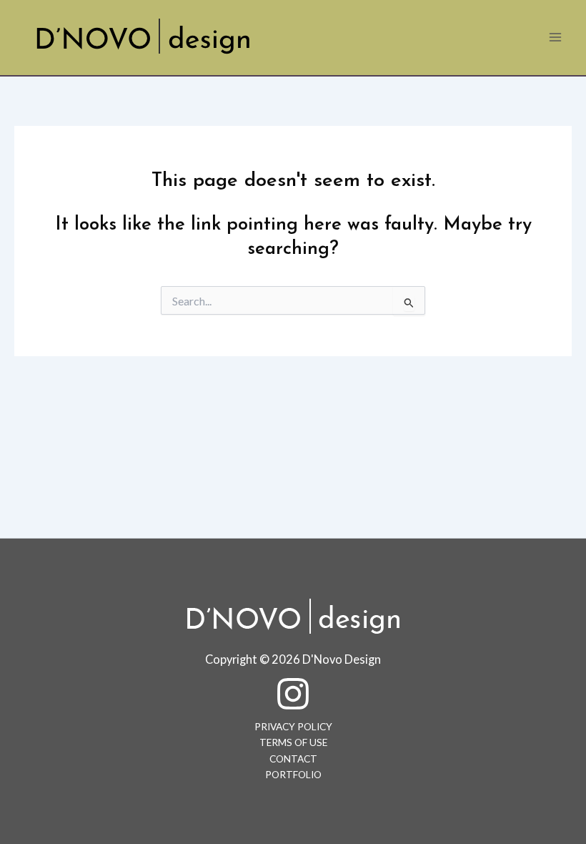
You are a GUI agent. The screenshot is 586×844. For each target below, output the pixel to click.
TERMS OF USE (293, 742)
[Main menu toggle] (555, 37)
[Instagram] (293, 694)
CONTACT (293, 759)
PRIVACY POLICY (293, 726)
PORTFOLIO (293, 774)
